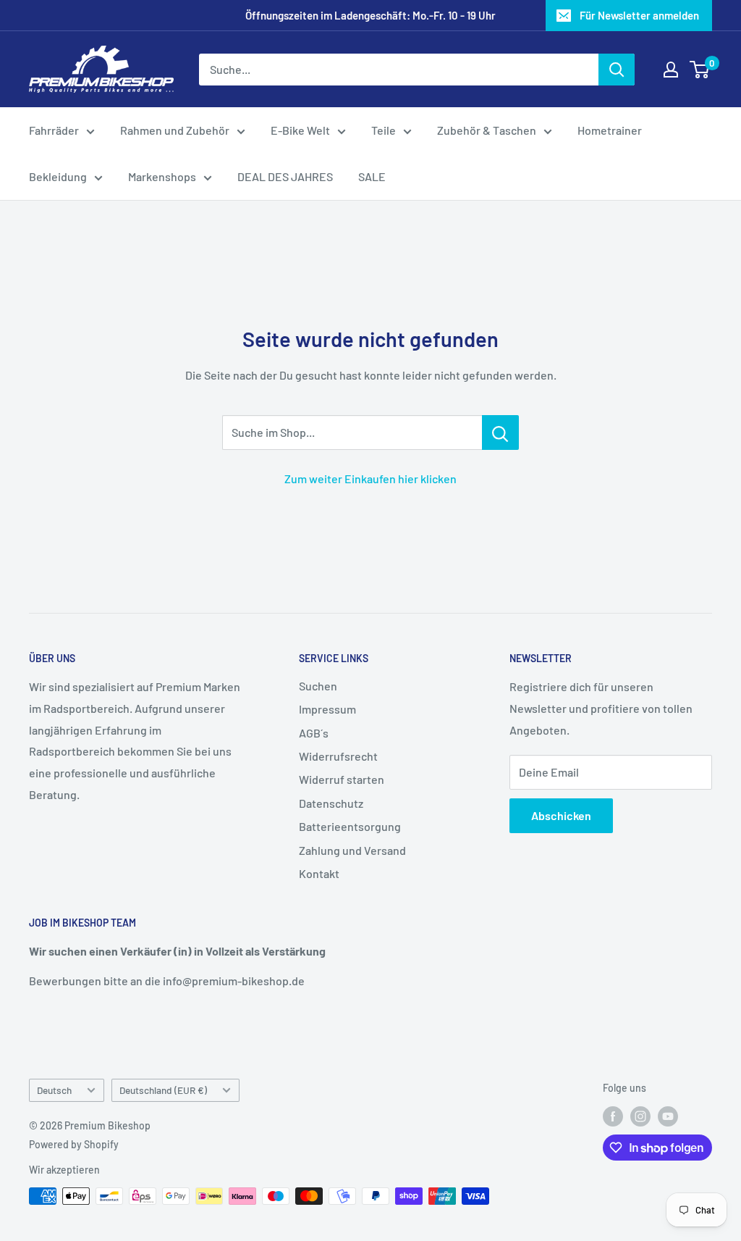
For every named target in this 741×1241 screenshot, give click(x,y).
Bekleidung (58, 176)
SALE (372, 176)
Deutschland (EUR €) (163, 1090)
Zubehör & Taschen (486, 130)
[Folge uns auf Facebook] (613, 1116)
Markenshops (162, 176)
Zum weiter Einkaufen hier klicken (370, 478)
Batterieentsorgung (350, 826)
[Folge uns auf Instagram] (640, 1116)
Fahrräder (54, 130)
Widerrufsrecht (338, 756)
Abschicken (561, 815)
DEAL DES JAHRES (285, 176)
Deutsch (54, 1090)
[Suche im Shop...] (500, 432)
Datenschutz (331, 803)
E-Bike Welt (300, 130)
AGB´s (314, 733)
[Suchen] (616, 69)
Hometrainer (609, 130)
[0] (700, 69)
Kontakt (319, 873)
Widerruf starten (341, 779)
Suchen (318, 686)
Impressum (327, 709)
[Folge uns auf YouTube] (668, 1116)
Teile (383, 130)
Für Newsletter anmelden (639, 15)
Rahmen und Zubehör (174, 130)
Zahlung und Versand (352, 850)
